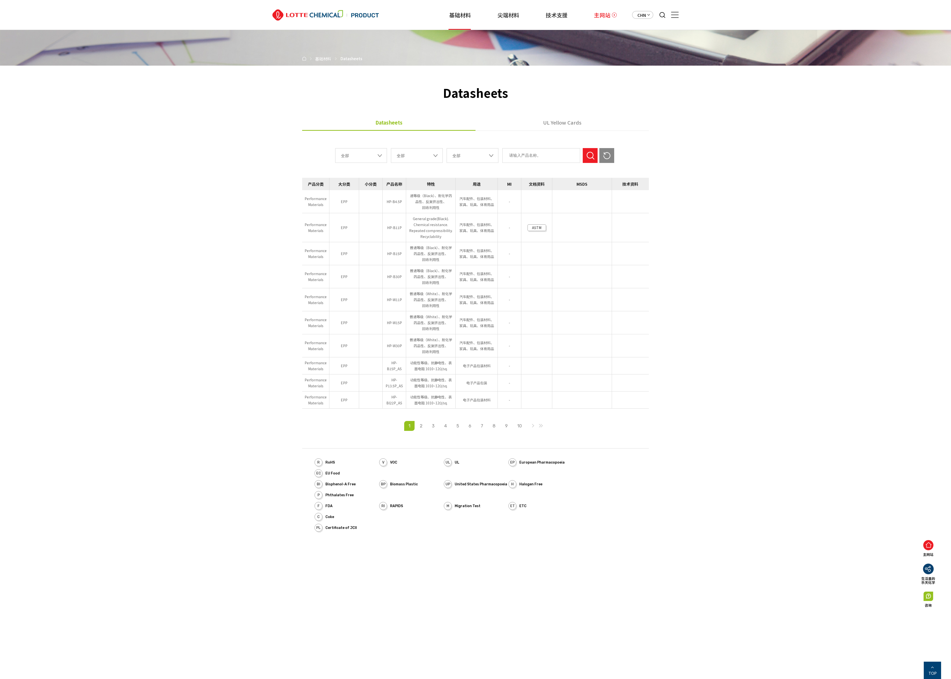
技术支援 (557, 15)
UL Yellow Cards (562, 122)
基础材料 (460, 15)
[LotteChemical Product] (325, 15)
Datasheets (388, 122)
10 (519, 426)
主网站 (602, 15)
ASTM (536, 227)
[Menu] (675, 15)
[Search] (662, 15)
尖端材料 (509, 15)
